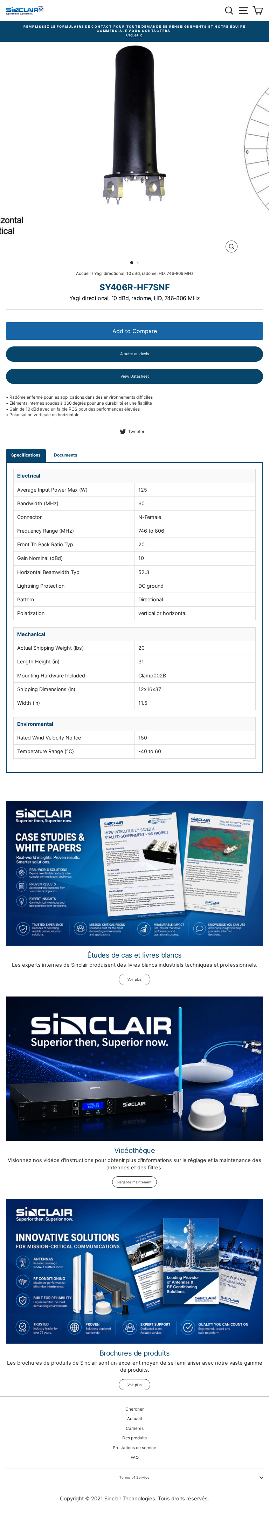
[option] (134, 29)
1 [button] (132, 263)
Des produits (134, 1437)
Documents (65, 455)
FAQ (135, 1457)
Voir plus (134, 979)
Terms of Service (134, 1477)
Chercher (134, 1409)
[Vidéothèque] (134, 1069)
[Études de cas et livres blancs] (134, 873)
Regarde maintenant (134, 1182)
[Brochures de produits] (134, 1271)
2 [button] (138, 263)
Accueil (83, 273)
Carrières (135, 1428)
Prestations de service (134, 1447)
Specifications (26, 455)
